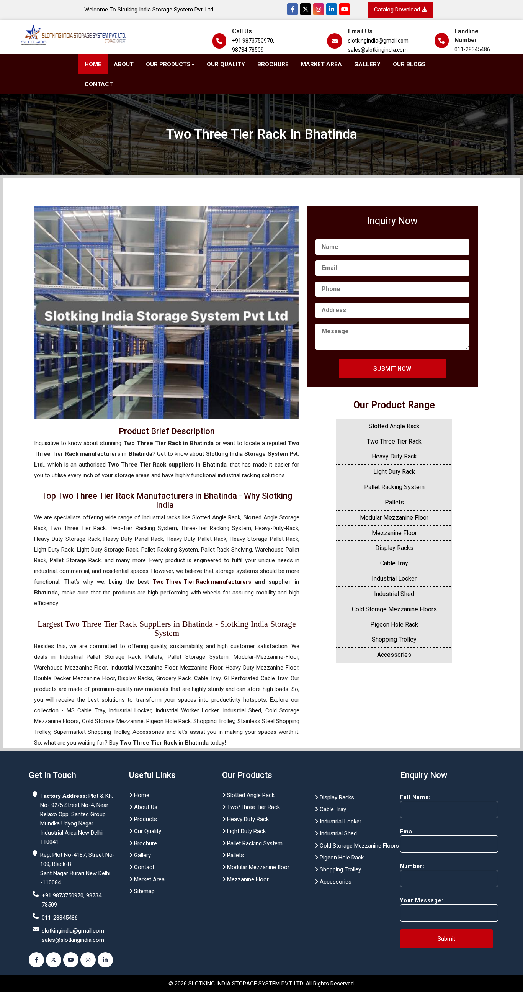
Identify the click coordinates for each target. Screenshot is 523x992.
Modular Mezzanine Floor (394, 517)
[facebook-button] (36, 959)
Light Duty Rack (394, 471)
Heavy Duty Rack (394, 456)
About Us (144, 807)
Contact (99, 84)
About (124, 64)
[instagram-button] (88, 959)
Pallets (394, 502)
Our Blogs (409, 64)
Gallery (367, 64)
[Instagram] (318, 9)
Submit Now (392, 368)
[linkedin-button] (105, 959)
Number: (412, 866)
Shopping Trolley (394, 639)
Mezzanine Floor (394, 533)
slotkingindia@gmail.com (378, 41)
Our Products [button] (168, 64)
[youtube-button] (70, 959)
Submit (446, 939)
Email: (409, 831)
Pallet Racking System (394, 487)
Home (93, 64)
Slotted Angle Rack (394, 426)
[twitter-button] (53, 959)
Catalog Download (398, 9)
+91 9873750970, (253, 41)
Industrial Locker (394, 578)
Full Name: (415, 797)
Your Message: (421, 900)
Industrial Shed (394, 593)
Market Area (321, 64)
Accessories (394, 654)
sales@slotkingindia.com (378, 50)
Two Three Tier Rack (394, 441)
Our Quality (226, 64)
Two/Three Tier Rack (253, 807)
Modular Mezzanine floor (257, 867)
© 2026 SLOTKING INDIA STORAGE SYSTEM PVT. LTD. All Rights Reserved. (261, 983)
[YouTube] (344, 9)
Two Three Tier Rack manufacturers (201, 581)
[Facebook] (292, 9)
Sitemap (143, 891)
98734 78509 (248, 50)
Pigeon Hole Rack (394, 624)
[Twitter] (305, 9)
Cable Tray (394, 563)
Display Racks (394, 548)
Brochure (273, 64)
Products (144, 819)
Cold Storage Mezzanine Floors (394, 609)
